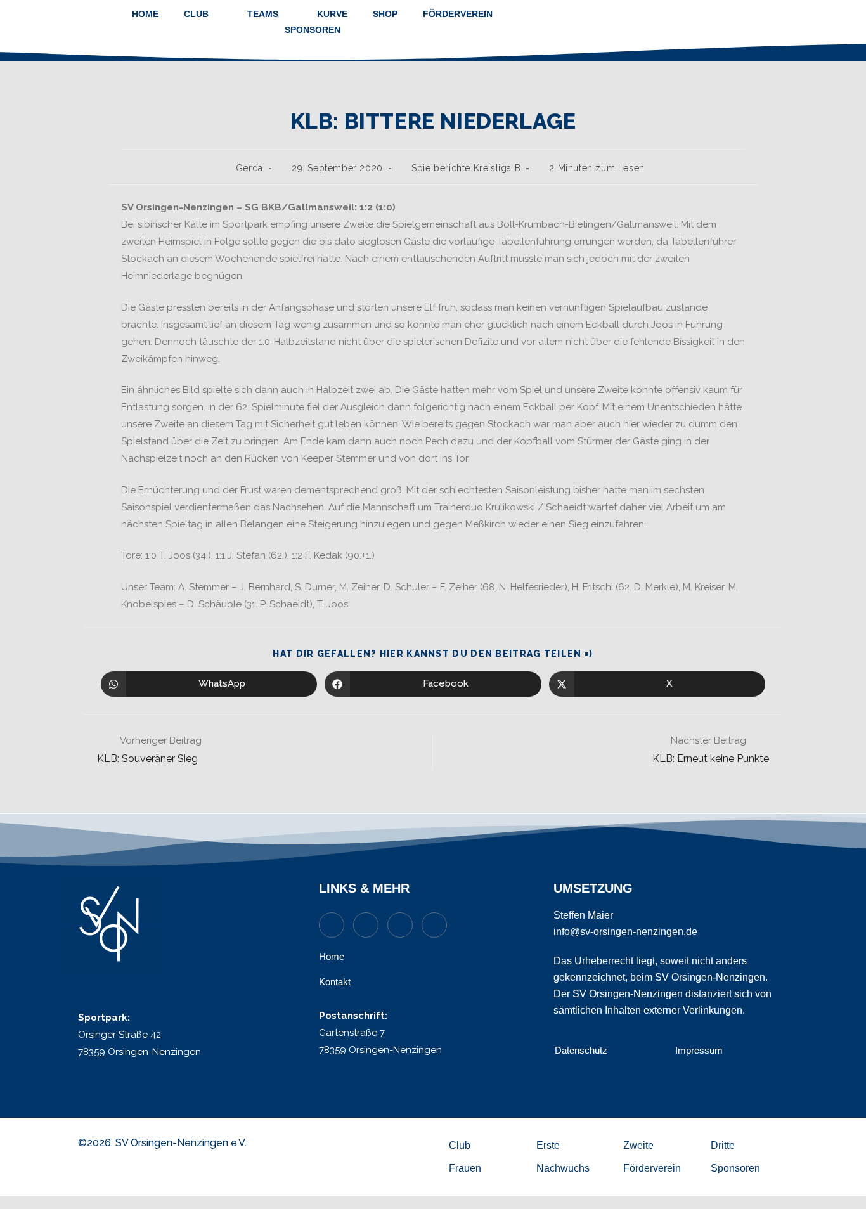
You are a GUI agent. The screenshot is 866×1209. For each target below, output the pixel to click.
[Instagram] (400, 925)
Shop (385, 14)
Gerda (249, 168)
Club (196, 14)
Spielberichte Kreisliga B (465, 168)
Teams (262, 14)
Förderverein (458, 14)
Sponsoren (312, 30)
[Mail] (365, 925)
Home (145, 14)
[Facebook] (434, 925)
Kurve (332, 14)
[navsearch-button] (774, 22)
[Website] (331, 925)
